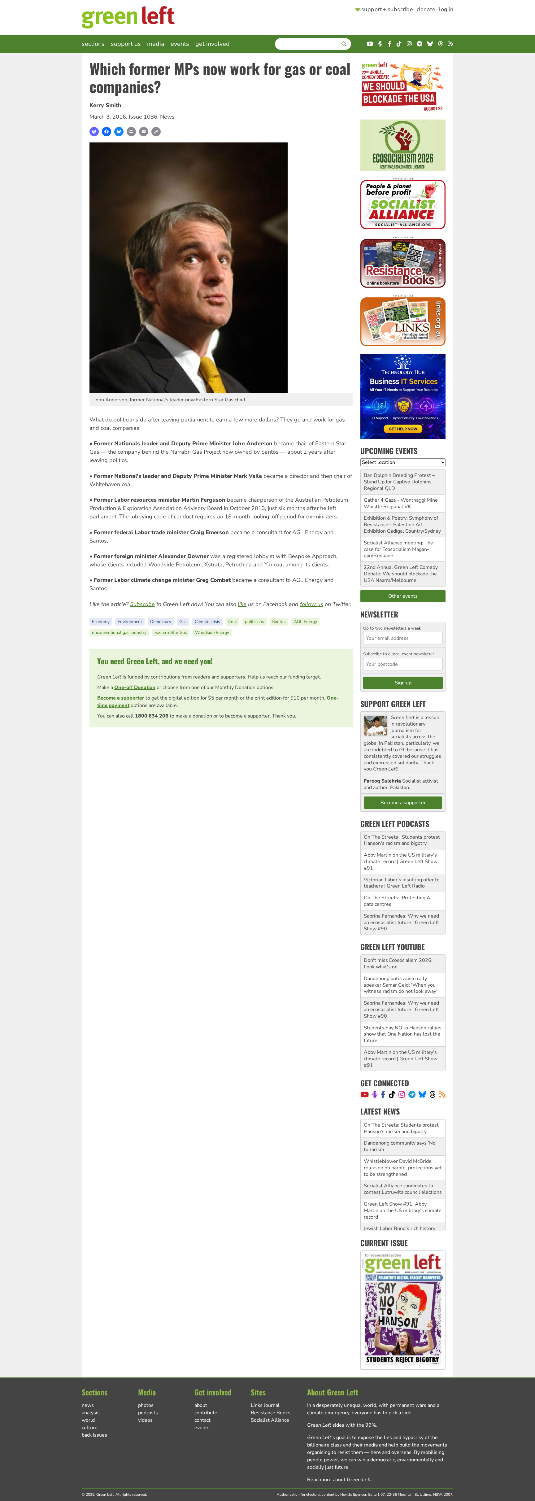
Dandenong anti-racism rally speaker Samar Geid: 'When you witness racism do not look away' (400, 985)
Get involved (212, 44)
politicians (254, 622)
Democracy (160, 622)
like (242, 604)
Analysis (91, 1412)
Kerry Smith (105, 105)
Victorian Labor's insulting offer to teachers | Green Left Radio (402, 883)
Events (180, 44)
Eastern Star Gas (170, 632)
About (200, 1405)
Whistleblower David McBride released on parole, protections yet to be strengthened (403, 1154)
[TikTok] (392, 1094)
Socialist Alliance (270, 1420)
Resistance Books (270, 1412)
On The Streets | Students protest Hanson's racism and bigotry (402, 840)
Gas (183, 622)
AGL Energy (305, 622)
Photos (146, 1405)
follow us (311, 604)
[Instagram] (401, 1094)
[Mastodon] (94, 131)
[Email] (143, 131)
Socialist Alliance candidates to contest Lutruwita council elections (403, 1175)
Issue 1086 (143, 116)
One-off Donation (134, 687)
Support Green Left (393, 703)
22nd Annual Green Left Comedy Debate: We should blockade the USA (401, 574)
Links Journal (265, 1405)
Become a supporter (120, 698)
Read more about (339, 1479)
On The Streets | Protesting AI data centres (398, 901)
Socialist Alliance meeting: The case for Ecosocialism (398, 546)
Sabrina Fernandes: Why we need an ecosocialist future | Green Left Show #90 (401, 922)
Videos (145, 1420)
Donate (426, 9)
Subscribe (142, 604)
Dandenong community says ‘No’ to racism (400, 1133)
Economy (101, 622)
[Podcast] (375, 1094)
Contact (202, 1420)
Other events (403, 596)
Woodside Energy (212, 632)
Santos (279, 622)
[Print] (131, 131)
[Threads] (432, 1094)
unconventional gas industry (119, 632)
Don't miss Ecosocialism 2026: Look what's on (398, 963)
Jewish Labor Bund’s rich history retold (399, 1218)
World (88, 1420)
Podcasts (148, 1412)
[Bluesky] (119, 131)
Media (155, 44)
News (167, 116)
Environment (130, 622)
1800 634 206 (151, 716)
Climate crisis (207, 622)
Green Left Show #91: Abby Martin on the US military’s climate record (402, 1197)
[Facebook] (106, 131)
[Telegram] (411, 1094)
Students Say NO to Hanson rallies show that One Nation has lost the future (402, 1034)
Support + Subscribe (387, 9)
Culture (90, 1427)
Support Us (126, 44)
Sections (93, 44)
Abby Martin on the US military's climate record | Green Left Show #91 (400, 861)
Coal (232, 622)
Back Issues (94, 1435)
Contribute (205, 1412)
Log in (446, 9)
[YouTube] (364, 1094)
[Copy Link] (156, 131)
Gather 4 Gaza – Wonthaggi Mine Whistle (401, 503)
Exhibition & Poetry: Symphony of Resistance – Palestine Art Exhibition (401, 525)
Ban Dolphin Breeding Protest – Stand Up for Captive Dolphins (399, 478)
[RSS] (442, 1094)
